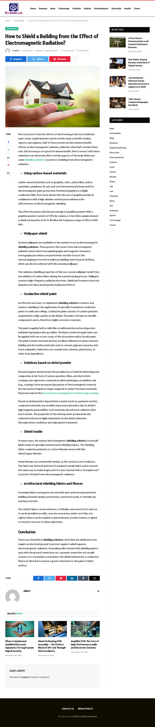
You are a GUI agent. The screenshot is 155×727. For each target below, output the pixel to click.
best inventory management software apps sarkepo (70, 393)
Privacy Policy (85, 709)
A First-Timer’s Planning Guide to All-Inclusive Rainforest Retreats (138, 43)
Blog (112, 138)
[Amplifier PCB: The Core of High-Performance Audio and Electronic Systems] (85, 629)
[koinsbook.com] (14, 8)
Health (127, 8)
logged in (26, 677)
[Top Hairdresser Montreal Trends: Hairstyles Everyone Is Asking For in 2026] (118, 81)
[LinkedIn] (8, 157)
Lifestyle (77, 8)
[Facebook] (8, 142)
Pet (111, 205)
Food (112, 167)
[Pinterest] (8, 165)
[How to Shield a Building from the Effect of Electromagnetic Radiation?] (52, 96)
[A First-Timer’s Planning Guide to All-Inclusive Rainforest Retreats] (118, 41)
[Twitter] (8, 150)
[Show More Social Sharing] (74, 59)
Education (116, 8)
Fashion (87, 8)
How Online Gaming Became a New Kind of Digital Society (139, 62)
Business (43, 8)
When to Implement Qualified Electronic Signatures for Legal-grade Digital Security (19, 646)
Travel (137, 8)
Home (33, 8)
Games (113, 171)
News (52, 8)
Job (111, 186)
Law (111, 191)
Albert (17, 50)
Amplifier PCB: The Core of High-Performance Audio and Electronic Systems (85, 644)
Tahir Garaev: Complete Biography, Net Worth (138, 102)
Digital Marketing (118, 147)
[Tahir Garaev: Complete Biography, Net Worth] (118, 102)
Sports (113, 215)
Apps (112, 128)
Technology (63, 8)
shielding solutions (35, 159)
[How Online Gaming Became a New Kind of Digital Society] (118, 63)
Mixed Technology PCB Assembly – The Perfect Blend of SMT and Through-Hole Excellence (52, 646)
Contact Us (68, 709)
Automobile (115, 133)
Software (114, 210)
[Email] (8, 173)
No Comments (68, 50)
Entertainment (101, 8)
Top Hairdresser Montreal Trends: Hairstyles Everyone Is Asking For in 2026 (138, 82)
